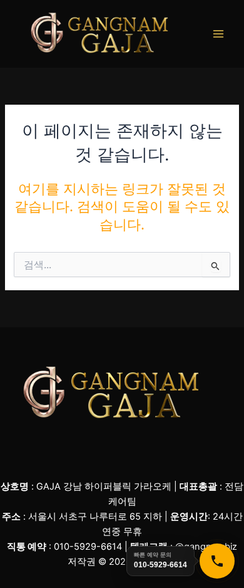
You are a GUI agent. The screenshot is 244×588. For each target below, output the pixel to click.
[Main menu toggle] (218, 34)
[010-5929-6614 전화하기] (217, 561)
